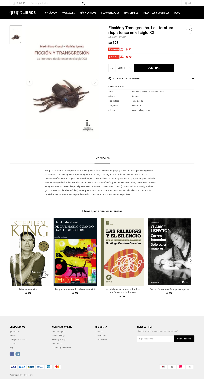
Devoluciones (57, 343)
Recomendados (110, 12)
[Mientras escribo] (28, 252)
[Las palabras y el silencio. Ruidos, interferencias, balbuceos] (122, 252)
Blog (177, 12)
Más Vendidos (88, 12)
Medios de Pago (58, 335)
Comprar (154, 67)
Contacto (13, 343)
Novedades (68, 12)
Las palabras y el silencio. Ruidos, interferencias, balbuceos (122, 291)
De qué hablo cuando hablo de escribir (75, 289)
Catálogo (51, 12)
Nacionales (131, 12)
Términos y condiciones (62, 347)
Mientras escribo (28, 289)
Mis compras (100, 335)
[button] (95, 82)
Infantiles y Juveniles (156, 12)
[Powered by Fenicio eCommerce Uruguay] (189, 375)
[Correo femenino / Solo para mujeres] (169, 252)
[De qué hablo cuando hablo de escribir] (75, 252)
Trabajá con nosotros (18, 339)
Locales (13, 335)
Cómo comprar (58, 332)
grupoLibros (15, 332)
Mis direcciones (101, 339)
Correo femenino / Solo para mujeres (169, 289)
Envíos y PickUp (59, 339)
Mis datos (99, 332)
